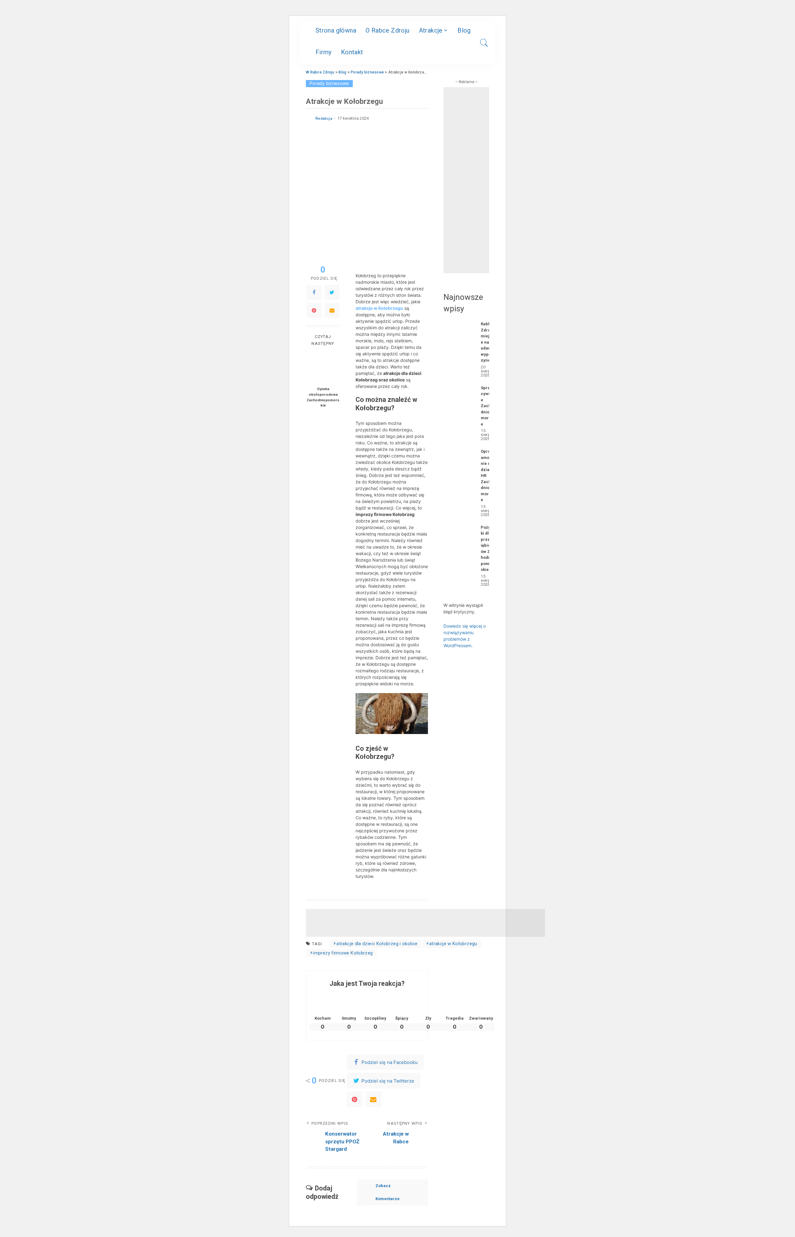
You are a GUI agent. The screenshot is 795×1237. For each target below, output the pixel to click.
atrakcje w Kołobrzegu (379, 308)
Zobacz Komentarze (387, 1192)
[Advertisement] (425, 923)
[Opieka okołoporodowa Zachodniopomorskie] (323, 367)
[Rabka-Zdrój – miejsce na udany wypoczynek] (459, 349)
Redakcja (324, 118)
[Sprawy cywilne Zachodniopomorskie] (459, 412)
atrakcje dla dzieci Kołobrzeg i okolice (376, 943)
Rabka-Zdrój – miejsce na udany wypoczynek (488, 342)
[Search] (484, 43)
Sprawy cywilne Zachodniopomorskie (488, 405)
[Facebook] (314, 292)
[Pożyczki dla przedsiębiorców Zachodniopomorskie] (459, 555)
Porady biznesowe (329, 83)
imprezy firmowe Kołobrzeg (343, 953)
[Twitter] (332, 292)
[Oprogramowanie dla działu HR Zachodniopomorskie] (459, 482)
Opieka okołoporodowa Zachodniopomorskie (323, 397)
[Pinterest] (314, 310)
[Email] (332, 310)
